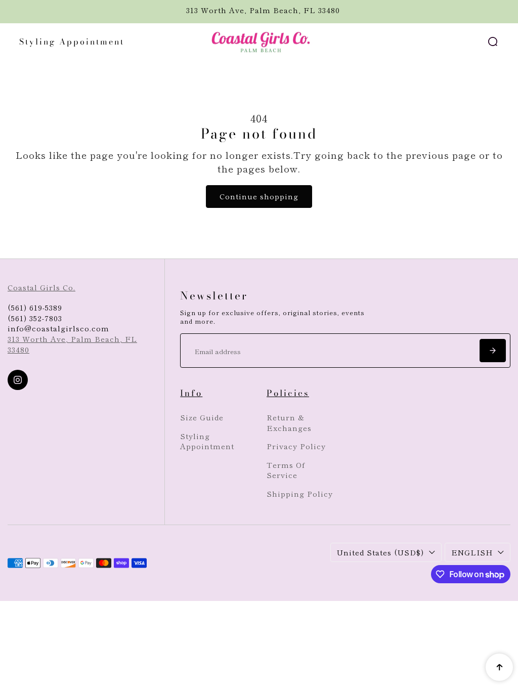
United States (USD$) (380, 552)
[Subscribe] (493, 350)
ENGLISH (472, 552)
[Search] (493, 41)
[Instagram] (18, 380)
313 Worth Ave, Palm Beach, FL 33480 (72, 344)
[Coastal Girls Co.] (259, 42)
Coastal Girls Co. (41, 287)
